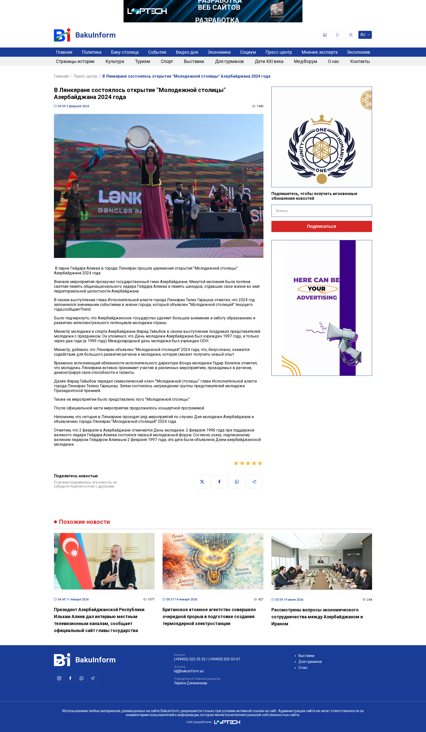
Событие (157, 52)
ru (362, 35)
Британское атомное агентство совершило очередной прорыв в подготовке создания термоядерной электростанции (209, 616)
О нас (333, 61)
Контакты (360, 61)
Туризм (142, 61)
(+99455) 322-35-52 (190, 659)
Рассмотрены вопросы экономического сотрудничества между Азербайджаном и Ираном (317, 616)
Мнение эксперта (320, 52)
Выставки (194, 61)
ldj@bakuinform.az (189, 671)
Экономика (219, 52)
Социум (248, 52)
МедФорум (305, 61)
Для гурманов (229, 61)
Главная (64, 52)
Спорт (167, 61)
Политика (91, 52)
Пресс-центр (278, 52)
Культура (114, 61)
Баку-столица (125, 52)
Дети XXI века (269, 61)
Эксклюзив (358, 52)
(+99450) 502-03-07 (224, 659)
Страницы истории (75, 61)
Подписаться (321, 226)
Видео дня (187, 52)
